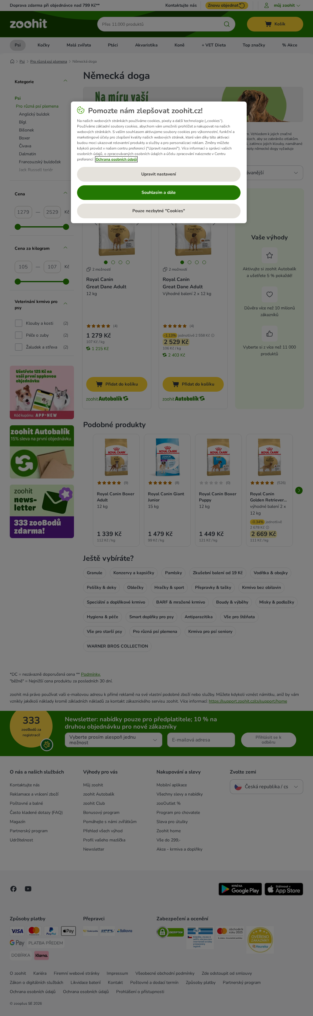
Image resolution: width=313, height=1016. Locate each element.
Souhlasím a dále (159, 192)
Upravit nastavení (158, 174)
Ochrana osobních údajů (116, 159)
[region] (159, 162)
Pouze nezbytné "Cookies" (158, 211)
